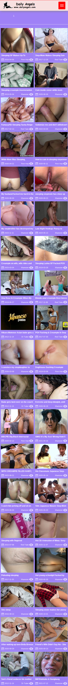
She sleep (6, 610)
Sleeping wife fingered (11, 540)
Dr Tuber (27, 337)
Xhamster (27, 94)
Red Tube (61, 60)
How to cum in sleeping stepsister (51, 159)
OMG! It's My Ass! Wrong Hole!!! (50, 437)
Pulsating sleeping (9, 575)
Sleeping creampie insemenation (16, 90)
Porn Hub (27, 60)
